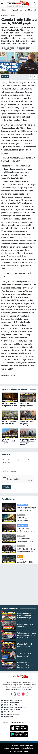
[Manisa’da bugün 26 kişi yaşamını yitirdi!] (10, 415)
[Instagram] (19, 694)
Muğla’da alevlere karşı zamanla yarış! (25, 529)
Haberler (4, 16)
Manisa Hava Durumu (11, 702)
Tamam (26, 751)
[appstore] (19, 728)
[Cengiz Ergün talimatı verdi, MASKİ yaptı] (19, 63)
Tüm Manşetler (9, 712)
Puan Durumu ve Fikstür (12, 709)
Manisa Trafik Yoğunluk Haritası (15, 707)
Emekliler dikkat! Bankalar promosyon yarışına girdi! (26, 550)
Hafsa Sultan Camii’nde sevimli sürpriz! (8, 441)
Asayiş (23, 10)
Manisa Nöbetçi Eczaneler (13, 700)
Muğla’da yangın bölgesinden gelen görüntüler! (26, 509)
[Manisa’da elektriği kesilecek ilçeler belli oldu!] (10, 397)
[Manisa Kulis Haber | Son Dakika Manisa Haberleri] (18, 3)
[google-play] (19, 734)
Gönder (6, 487)
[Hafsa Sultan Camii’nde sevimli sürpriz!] (10, 433)
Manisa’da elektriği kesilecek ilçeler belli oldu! (9, 405)
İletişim (5, 722)
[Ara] (35, 3)
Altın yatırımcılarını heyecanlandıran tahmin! (23, 519)
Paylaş (6, 76)
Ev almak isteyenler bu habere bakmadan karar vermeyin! (25, 540)
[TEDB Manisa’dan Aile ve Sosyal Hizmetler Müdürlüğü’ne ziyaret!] (28, 433)
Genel (13, 16)
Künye (14, 722)
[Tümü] (35, 499)
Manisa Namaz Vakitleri (12, 705)
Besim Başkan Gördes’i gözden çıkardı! (26, 405)
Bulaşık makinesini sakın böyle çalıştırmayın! (26, 423)
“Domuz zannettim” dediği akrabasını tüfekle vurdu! (26, 560)
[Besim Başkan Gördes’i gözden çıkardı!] (28, 397)
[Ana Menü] (2, 4)
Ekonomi (32, 10)
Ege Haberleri (22, 504)
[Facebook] (11, 694)
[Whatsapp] (26, 694)
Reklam (21, 722)
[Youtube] (23, 694)
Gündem (5, 10)
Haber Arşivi (8, 716)
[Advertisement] (19, 585)
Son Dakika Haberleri (11, 714)
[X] (15, 694)
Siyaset (15, 10)
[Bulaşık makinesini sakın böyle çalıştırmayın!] (28, 415)
